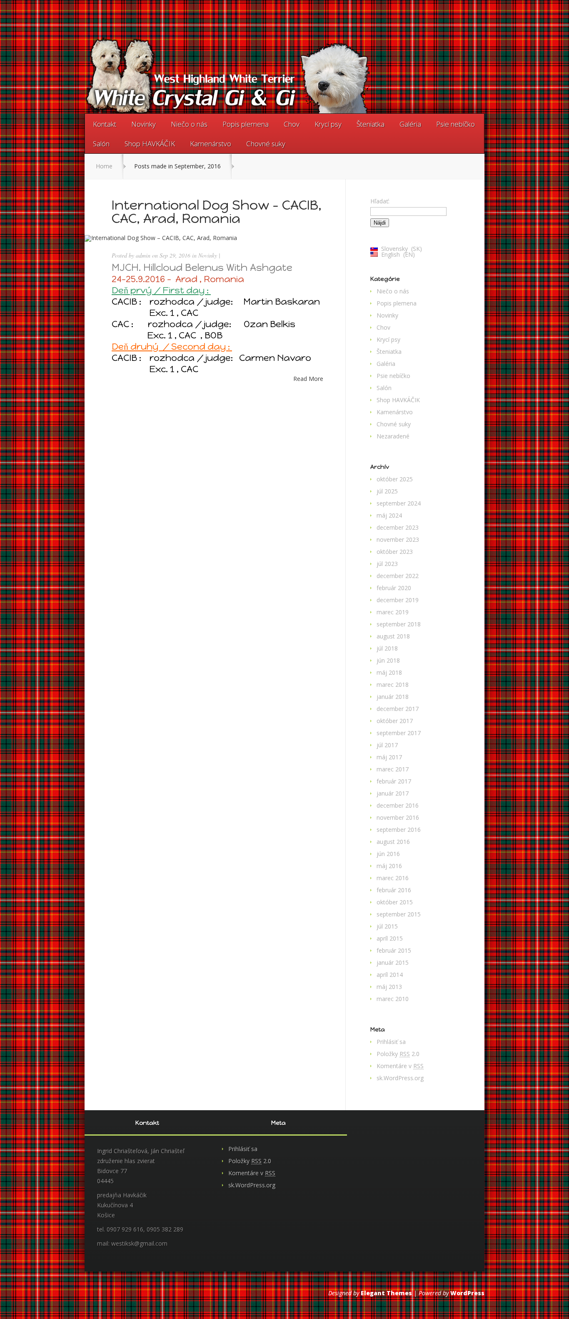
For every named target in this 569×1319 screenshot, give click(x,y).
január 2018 (393, 697)
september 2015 (399, 914)
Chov (291, 124)
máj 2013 (389, 987)
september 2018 (399, 624)
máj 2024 (389, 515)
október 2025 (395, 479)
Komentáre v (400, 1066)
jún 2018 (388, 660)
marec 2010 (393, 999)
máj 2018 (389, 672)
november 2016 (398, 817)
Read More (308, 379)
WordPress (467, 1293)
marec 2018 (393, 684)
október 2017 (395, 721)
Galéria (410, 124)
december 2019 (398, 600)
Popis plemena (245, 124)
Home (104, 166)
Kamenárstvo (210, 143)
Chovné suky (265, 143)
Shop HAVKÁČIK (150, 143)
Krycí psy (328, 124)
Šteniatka (370, 124)
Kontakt (104, 124)
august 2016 (393, 842)
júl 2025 (387, 491)
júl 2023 (387, 564)
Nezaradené (393, 436)
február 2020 (394, 588)
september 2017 (399, 733)
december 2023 (398, 527)
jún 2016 (388, 854)
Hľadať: (379, 201)
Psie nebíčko (455, 124)
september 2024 (399, 503)
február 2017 (394, 781)
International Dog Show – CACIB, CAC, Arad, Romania (217, 211)
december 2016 (398, 805)
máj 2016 (389, 866)
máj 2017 (389, 757)
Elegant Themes (386, 1293)
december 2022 (398, 576)
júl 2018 (387, 648)
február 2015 (394, 950)
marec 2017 (393, 769)
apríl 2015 (390, 938)
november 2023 (398, 539)
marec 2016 (393, 878)
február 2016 (394, 890)
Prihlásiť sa (391, 1042)
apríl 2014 (390, 975)
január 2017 (393, 793)
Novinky (143, 124)
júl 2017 (387, 745)
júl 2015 (387, 926)
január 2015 (393, 962)
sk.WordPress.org (400, 1078)
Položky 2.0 (398, 1054)
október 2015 (395, 902)
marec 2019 (393, 612)
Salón (101, 143)
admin (143, 255)
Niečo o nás (189, 124)
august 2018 (393, 636)
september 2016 (399, 829)
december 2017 (398, 709)
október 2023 (395, 552)
